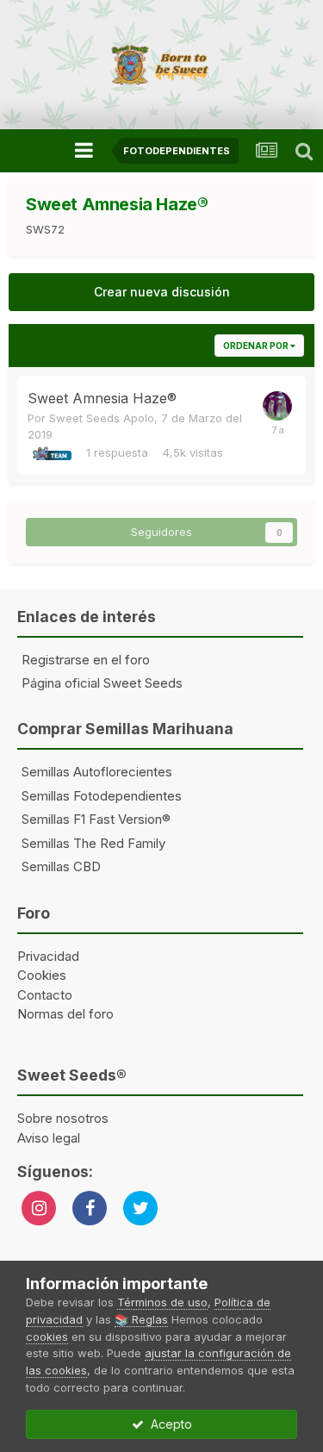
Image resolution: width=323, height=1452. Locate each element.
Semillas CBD (61, 866)
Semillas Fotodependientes (102, 796)
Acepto (168, 1424)
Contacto (44, 995)
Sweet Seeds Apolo (101, 418)
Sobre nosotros (63, 1118)
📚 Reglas (141, 1319)
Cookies (41, 975)
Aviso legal (48, 1138)
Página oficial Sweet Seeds (102, 683)
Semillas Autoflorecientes (97, 771)
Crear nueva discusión (162, 291)
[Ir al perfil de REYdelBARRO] (277, 406)
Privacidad (48, 956)
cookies (47, 1336)
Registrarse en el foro (86, 659)
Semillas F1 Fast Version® (96, 819)
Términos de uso (162, 1302)
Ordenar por (256, 345)
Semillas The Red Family (93, 843)
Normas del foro (65, 1014)
